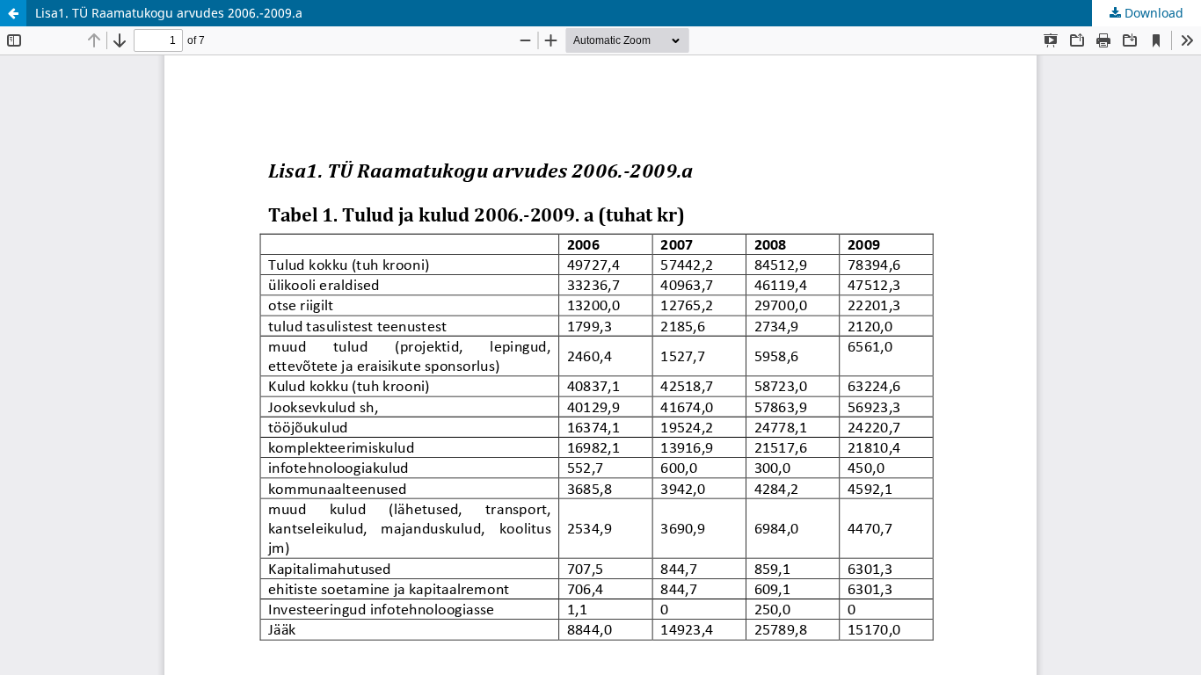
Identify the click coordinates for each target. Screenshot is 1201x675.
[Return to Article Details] (13, 13)
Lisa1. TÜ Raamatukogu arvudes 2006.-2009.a (168, 12)
